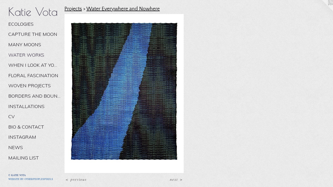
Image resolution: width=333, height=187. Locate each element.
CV (11, 116)
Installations (26, 106)
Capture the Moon (32, 34)
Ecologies (21, 24)
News (15, 147)
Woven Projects (29, 86)
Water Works (26, 55)
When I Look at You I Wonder (34, 65)
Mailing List (23, 158)
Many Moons (24, 45)
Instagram (22, 137)
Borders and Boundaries (34, 96)
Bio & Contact (26, 127)
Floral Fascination (33, 75)
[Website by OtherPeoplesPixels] (322, 10)
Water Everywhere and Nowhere (123, 9)
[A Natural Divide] (124, 93)
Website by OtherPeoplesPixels (30, 179)
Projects (73, 9)
